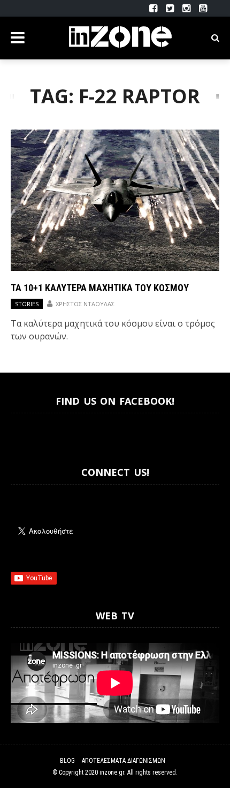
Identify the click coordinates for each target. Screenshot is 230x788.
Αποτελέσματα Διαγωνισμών (123, 760)
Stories (27, 304)
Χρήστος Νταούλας (85, 304)
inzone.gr (111, 772)
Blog (67, 760)
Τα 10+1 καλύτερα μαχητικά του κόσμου (100, 287)
